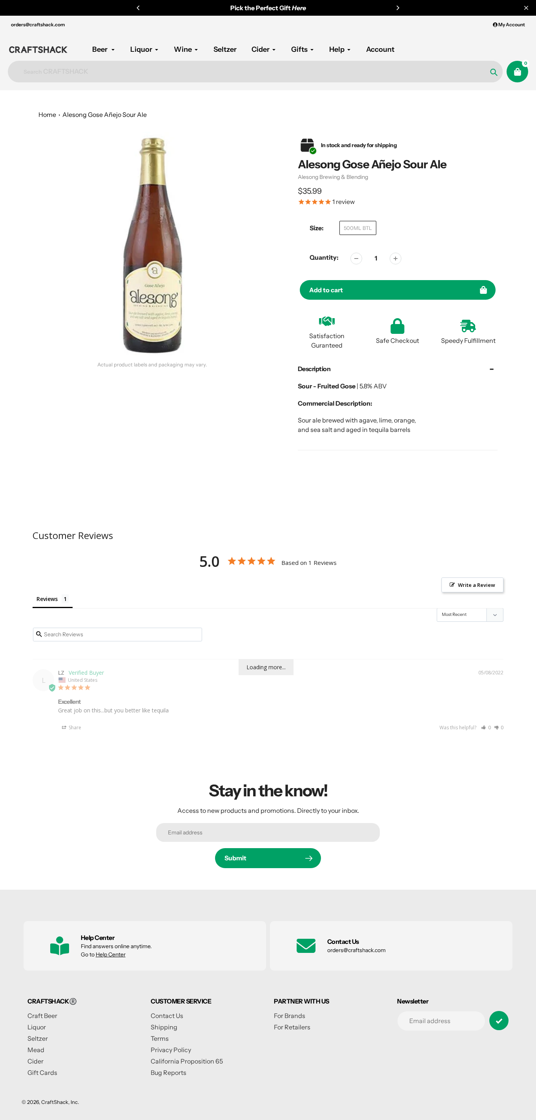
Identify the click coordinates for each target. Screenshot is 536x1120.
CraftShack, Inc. (60, 1102)
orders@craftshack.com (38, 24)
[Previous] (138, 8)
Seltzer (37, 1038)
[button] (485, 727)
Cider (35, 1061)
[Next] (397, 8)
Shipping (164, 1027)
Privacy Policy (171, 1050)
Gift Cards (42, 1072)
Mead (35, 1050)
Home (47, 114)
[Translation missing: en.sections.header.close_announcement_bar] (526, 8)
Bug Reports (168, 1072)
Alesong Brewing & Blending (333, 176)
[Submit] (499, 1020)
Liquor (36, 1027)
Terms (160, 1038)
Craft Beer (42, 1016)
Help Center (111, 954)
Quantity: (324, 257)
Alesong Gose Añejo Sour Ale (104, 114)
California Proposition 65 (187, 1061)
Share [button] (74, 727)
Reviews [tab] (47, 599)
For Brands (289, 1016)
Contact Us (167, 1016)
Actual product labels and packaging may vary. (152, 365)
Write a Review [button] (476, 584)
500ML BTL (358, 228)
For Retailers (292, 1027)
